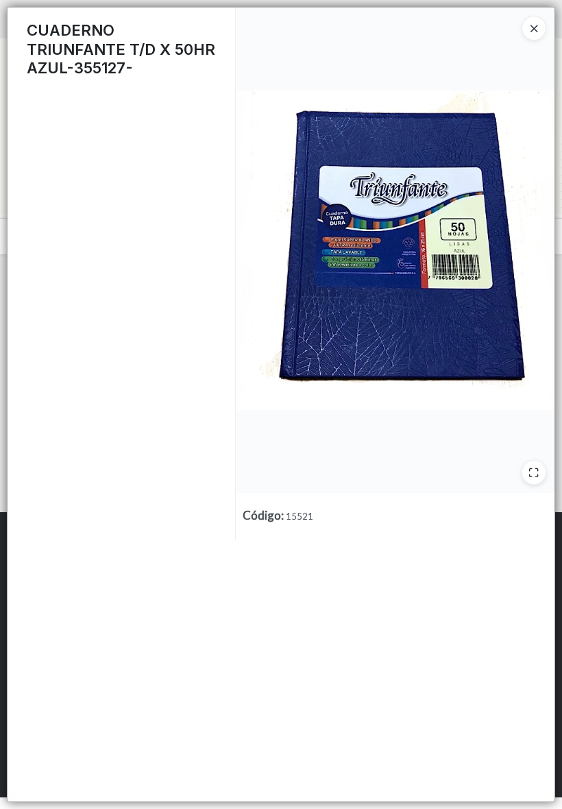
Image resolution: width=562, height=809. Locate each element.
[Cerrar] (534, 28)
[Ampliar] (534, 472)
